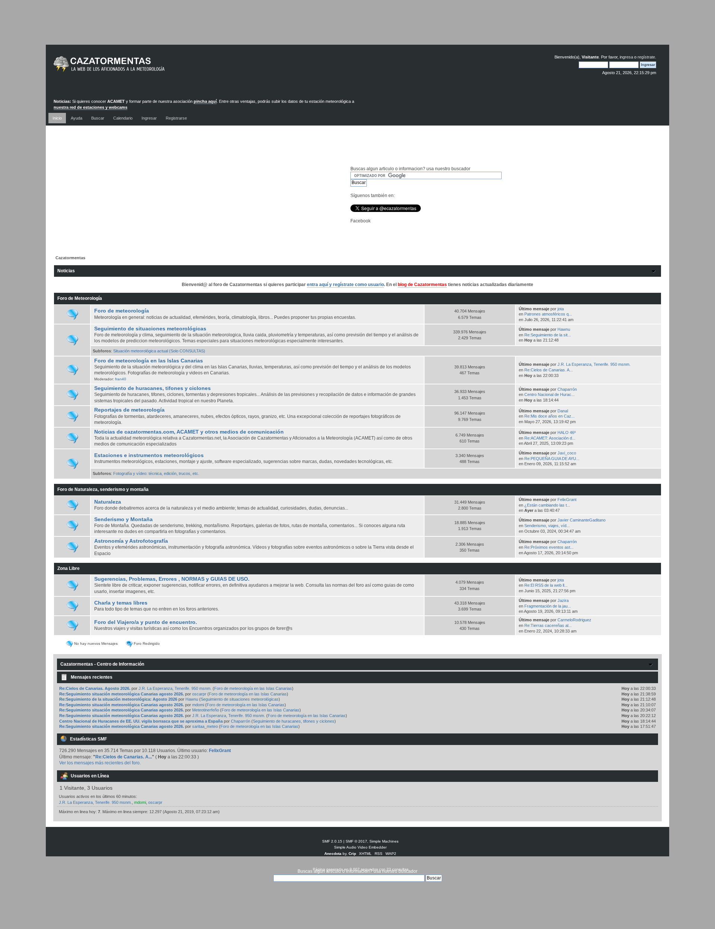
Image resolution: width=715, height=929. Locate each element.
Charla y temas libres (120, 603)
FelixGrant (566, 499)
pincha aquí (205, 101)
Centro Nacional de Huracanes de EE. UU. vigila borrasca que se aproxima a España (141, 721)
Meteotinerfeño (205, 710)
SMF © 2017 (356, 841)
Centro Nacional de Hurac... (549, 394)
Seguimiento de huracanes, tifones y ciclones (152, 388)
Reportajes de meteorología (129, 410)
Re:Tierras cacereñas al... (548, 625)
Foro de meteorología (121, 311)
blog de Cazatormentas (422, 284)
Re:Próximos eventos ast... (548, 547)
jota (560, 309)
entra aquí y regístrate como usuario (345, 284)
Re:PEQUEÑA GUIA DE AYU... (551, 458)
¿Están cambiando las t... (547, 505)
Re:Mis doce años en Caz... (549, 416)
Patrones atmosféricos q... (548, 314)
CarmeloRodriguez (574, 620)
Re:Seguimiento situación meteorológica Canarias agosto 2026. (121, 694)
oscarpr (199, 694)
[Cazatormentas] (137, 67)
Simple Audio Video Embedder (360, 847)
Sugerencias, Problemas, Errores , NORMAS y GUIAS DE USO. (172, 579)
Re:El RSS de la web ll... (546, 585)
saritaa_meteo (205, 726)
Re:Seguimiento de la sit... (547, 335)
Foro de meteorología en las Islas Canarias (148, 361)
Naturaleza (107, 502)
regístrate (646, 57)
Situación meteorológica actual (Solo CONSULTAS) (159, 351)
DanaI (562, 411)
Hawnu (563, 329)
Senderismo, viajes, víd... (547, 525)
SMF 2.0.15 (332, 841)
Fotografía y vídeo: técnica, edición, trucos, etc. (156, 473)
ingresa (626, 57)
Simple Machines (383, 841)
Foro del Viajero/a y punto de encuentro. (145, 622)
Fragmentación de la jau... (547, 606)
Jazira (563, 600)
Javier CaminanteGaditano (581, 520)
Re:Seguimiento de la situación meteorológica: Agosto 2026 (118, 699)
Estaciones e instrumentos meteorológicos (149, 455)
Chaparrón (567, 389)
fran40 (120, 379)
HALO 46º (566, 432)
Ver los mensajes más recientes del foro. (100, 762)
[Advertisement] (357, 28)
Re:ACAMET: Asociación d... (549, 438)
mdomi (198, 705)
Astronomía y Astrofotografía (131, 541)
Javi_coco (566, 453)
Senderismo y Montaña (123, 519)
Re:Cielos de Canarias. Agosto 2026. (94, 688)
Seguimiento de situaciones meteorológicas (150, 329)
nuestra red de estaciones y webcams (90, 107)
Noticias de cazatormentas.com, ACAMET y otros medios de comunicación (189, 432)
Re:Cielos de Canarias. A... (548, 370)
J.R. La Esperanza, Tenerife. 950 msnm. (593, 364)
